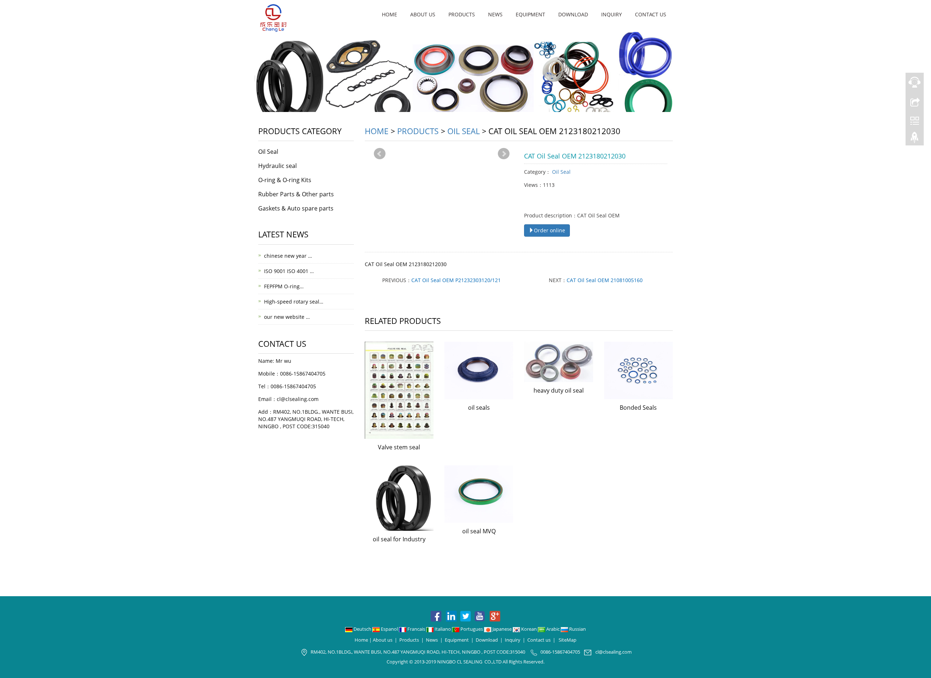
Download (573, 14)
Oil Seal (463, 130)
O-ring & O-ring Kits (284, 180)
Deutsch (362, 629)
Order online (549, 230)
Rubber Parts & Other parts (296, 194)
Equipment (530, 14)
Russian (577, 629)
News (495, 14)
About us (422, 14)
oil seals (479, 408)
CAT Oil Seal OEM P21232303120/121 (456, 280)
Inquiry (611, 14)
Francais (416, 629)
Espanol (389, 629)
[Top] (915, 139)
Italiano (442, 629)
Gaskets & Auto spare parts (295, 208)
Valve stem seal (399, 447)
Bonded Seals (638, 408)
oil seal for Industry (399, 539)
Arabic (553, 629)
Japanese (502, 629)
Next (504, 154)
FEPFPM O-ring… (284, 286)
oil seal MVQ (479, 531)
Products (461, 14)
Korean (529, 629)
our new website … (287, 316)
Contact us (650, 14)
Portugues (471, 629)
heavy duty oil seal (559, 390)
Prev (379, 154)
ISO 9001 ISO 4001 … (289, 271)
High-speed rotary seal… (293, 301)
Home (389, 14)
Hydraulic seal (277, 166)
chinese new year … (288, 255)
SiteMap (567, 640)
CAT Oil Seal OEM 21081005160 (605, 280)
